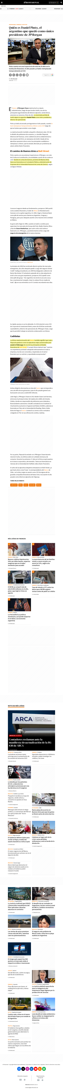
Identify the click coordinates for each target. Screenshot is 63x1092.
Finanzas (19, 24)
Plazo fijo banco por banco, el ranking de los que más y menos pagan (18, 988)
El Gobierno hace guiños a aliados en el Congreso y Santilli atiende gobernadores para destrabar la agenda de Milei (18, 1031)
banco (15, 108)
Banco (46, 470)
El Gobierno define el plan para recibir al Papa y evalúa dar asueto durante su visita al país (19, 840)
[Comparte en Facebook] (10, 75)
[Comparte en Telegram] (24, 75)
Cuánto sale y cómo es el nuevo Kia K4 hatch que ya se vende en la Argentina (19, 1016)
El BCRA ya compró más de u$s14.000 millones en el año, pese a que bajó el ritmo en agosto (18, 590)
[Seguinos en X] (23, 1069)
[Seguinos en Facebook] (19, 1069)
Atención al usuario (23, 1076)
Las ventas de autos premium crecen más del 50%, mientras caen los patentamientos (18, 933)
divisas (36, 211)
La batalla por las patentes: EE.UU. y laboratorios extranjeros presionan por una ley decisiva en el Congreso (18, 785)
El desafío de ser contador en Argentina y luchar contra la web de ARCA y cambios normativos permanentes (43, 906)
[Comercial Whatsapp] (42, 1080)
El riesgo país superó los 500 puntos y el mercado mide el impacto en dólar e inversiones (19, 961)
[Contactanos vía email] (20, 1080)
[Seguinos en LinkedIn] (31, 1069)
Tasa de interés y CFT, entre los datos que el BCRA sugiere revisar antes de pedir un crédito (43, 589)
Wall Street (43, 151)
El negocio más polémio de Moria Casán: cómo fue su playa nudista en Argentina (43, 933)
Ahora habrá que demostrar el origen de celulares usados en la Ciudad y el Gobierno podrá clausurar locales (18, 868)
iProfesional (12, 24)
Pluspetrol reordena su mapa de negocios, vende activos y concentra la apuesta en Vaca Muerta (18, 799)
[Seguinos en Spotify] (44, 1069)
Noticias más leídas (16, 706)
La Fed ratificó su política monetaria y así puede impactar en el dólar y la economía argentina (19, 618)
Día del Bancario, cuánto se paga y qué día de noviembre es (19, 974)
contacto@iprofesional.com (31, 1087)
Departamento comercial (40, 1077)
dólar (20, 485)
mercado (32, 485)
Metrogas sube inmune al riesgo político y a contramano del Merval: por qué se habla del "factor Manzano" (19, 813)
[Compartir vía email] (27, 75)
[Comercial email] (38, 1080)
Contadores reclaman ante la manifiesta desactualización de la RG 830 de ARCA (30, 742)
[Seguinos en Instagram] (27, 1069)
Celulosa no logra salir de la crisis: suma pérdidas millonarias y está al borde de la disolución (43, 840)
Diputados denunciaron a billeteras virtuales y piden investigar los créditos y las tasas (43, 756)
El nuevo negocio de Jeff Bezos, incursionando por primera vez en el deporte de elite (19, 853)
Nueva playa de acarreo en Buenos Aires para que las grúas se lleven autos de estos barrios (43, 812)
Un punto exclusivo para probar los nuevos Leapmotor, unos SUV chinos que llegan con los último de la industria (19, 1045)
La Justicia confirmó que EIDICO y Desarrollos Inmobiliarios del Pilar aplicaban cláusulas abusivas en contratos (19, 906)
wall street (14, 485)
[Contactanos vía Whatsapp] (25, 1080)
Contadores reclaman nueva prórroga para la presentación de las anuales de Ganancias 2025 (18, 756)
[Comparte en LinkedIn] (20, 75)
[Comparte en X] (13, 75)
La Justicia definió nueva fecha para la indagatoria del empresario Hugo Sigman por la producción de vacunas (43, 989)
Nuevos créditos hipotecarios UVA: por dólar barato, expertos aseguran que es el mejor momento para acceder (19, 562)
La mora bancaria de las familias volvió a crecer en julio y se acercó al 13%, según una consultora (43, 562)
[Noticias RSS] (40, 1069)
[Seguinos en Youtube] (36, 1069)
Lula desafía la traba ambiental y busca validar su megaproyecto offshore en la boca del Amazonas (43, 1017)
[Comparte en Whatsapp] (17, 75)
